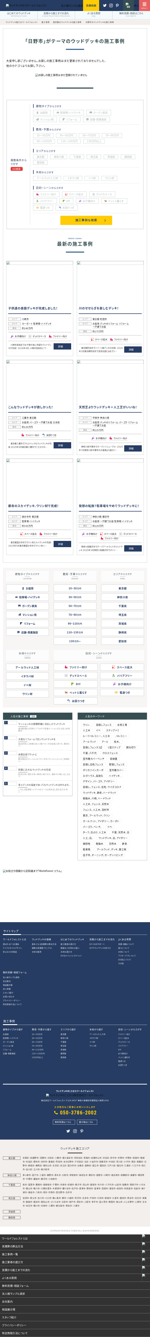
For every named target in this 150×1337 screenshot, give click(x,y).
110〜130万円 (38, 1053)
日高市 (65, 1201)
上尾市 (87, 1201)
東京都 (96, 319)
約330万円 (27, 526)
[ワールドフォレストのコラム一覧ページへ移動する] (32, 871)
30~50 (75, 597)
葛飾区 (88, 1165)
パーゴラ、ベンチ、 (92, 826)
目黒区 (26, 1157)
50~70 (75, 606)
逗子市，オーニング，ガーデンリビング (103, 855)
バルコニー (121, 736)
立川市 (36, 1169)
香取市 (93, 1184)
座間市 (99, 1175)
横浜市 (92, 1175)
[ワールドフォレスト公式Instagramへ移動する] (117, 7)
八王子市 (136, 1165)
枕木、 (117, 741)
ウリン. (86, 724)
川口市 (48, 1197)
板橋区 (140, 1161)
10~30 (75, 588)
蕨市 (64, 1197)
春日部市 (60, 1205)
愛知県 (123, 641)
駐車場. (87, 849)
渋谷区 (106, 1157)
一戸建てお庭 (99, 327)
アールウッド (89, 741)
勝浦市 (39, 1184)
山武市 (118, 1184)
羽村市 (44, 1161)
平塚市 (96, 418)
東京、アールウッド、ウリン (96, 815)
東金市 (31, 1192)
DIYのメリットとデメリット (71, 955)
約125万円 (98, 430)
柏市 (25, 1184)
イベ (98, 730)
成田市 (120, 1188)
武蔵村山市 (96, 1157)
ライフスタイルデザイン (12, 948)
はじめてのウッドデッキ (72, 939)
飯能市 (29, 1201)
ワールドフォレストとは (14, 939)
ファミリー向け (124, 1034)
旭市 (45, 1192)
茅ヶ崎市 (27, 1175)
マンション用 (8, 1045)
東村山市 (47, 1165)
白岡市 (44, 1205)
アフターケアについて (127, 955)
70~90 (75, 614)
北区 (86, 1161)
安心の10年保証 (10, 951)
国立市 (95, 1165)
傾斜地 (86, 843)
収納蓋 (113, 758)
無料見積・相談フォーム (15, 972)
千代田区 (79, 1161)
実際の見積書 (42, 948)
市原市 (63, 1184)
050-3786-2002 (78, 1112)
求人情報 (7, 988)
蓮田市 (123, 1197)
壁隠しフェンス (117, 764)
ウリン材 (27, 694)
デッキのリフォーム (109, 324)
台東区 (80, 1165)
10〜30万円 (37, 1034)
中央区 (112, 1161)
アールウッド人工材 (27, 667)
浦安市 (112, 1188)
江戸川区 (111, 1165)
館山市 (29, 1188)
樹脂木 (99, 843)
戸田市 (93, 1197)
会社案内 (7, 981)
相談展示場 (8, 985)
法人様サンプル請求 (11, 977)
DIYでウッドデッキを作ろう (100, 948)
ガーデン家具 (8, 1042)
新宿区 (31, 1165)
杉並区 (29, 1161)
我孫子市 (134, 1184)
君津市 (82, 1188)
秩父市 (33, 1197)
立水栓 (56, 422)
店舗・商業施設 (9, 1053)
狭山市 (119, 1201)
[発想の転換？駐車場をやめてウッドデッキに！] (110, 461)
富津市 (97, 1188)
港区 (133, 1161)
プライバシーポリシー (12, 1000)
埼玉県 (123, 614)
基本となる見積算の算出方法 (44, 944)
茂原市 (105, 1188)
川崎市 (25, 319)
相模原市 (125, 1175)
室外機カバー (116, 770)
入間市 (138, 1201)
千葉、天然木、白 (120, 832)
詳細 (60, 346)
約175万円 (98, 331)
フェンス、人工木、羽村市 (96, 809)
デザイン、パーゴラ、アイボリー (99, 781)
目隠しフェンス (104, 724)
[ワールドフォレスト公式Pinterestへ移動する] (111, 7)
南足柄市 (115, 1175)
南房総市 (47, 1184)
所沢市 (78, 1197)
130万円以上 (37, 1057)
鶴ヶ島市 (57, 1197)
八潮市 (76, 1205)
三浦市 (43, 1175)
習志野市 (60, 1192)
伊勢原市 (74, 1175)
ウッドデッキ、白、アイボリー (113, 838)
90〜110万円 (38, 1049)
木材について (123, 951)
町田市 (103, 319)
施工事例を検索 (86, 220)
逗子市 (35, 1175)
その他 (121, 963)
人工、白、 (88, 838)
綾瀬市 (133, 1175)
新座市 (108, 1197)
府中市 (113, 1157)
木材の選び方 (66, 951)
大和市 (65, 1175)
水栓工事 (122, 724)
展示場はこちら (86, 1121)
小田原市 (52, 1178)
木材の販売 (37, 951)
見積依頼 (91, 5)
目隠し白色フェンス (93, 764)
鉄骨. (125, 843)
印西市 (51, 1192)
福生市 (120, 1165)
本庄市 (29, 1205)
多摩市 (121, 1157)
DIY (119, 1049)
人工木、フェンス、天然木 (96, 804)
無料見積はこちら (63, 1121)
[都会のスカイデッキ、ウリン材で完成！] (39, 461)
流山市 (86, 1184)
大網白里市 (46, 1188)
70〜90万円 (37, 1045)
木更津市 (57, 1188)
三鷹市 (25, 418)
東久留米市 (67, 1157)
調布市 (36, 1161)
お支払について (124, 959)
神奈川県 (104, 418)
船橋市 (125, 1184)
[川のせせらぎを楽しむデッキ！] (110, 263)
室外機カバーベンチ (93, 758)
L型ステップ (114, 747)
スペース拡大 (123, 1038)
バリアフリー (123, 1045)
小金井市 (94, 1161)
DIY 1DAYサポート (97, 944)
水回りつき (122, 1065)
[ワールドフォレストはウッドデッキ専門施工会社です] (26, 5)
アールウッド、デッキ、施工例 (111, 849)
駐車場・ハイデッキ (42, 324)
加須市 (26, 1197)
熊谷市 (130, 1197)
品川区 (29, 1169)
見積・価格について (126, 944)
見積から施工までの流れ (102, 939)
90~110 (75, 623)
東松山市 (45, 1201)
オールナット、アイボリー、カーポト (101, 821)
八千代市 (109, 1184)
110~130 (75, 632)
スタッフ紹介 (8, 992)
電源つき (121, 1061)
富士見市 (103, 1201)
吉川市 (41, 1197)
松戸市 (75, 1188)
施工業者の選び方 (68, 944)
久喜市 (115, 1197)
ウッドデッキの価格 (41, 939)
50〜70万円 (37, 1042)
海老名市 (83, 1175)
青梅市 (87, 1157)
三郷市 (51, 1205)
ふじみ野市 (129, 1201)
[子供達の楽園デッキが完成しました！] (39, 263)
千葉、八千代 (90, 753)
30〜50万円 (37, 1038)
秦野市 (50, 1175)
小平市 (127, 1161)
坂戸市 (72, 1201)
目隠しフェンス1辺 (92, 747)
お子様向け (123, 1053)
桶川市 (36, 1205)
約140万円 (27, 328)
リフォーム (124, 324)
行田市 (100, 1197)
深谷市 (80, 1201)
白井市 (69, 1192)
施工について (123, 948)
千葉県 (123, 606)
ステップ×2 (112, 730)
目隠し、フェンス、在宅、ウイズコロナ (102, 787)
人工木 (86, 730)
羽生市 (138, 1197)
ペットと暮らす (124, 1057)
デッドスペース (124, 1042)
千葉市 (56, 1184)
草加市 (69, 1205)
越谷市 (36, 1201)
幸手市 (95, 1201)
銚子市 (78, 1184)
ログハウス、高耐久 (93, 775)
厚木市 (58, 1175)
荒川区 (119, 1161)
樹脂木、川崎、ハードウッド (97, 798)
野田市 (90, 1188)
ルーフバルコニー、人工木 (96, 736)
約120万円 (27, 427)
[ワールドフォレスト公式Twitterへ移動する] (105, 7)
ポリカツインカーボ (93, 770)
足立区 (63, 1165)
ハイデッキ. (115, 775)
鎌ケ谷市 (66, 1188)
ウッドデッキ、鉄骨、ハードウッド (99, 792)
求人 (136, 5)
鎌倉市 (36, 1178)
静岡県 (123, 632)
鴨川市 (36, 1188)
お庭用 (96, 324)
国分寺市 (26, 517)
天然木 (113, 843)
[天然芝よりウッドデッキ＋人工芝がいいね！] (110, 362)
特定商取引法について (12, 1004)
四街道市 (128, 1188)
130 (73, 641)
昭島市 (136, 1157)
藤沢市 (105, 517)
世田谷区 (78, 1157)
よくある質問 (124, 939)
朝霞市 (112, 1201)
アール (105, 741)
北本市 (85, 1197)
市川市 (101, 1184)
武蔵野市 (34, 1157)
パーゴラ (33, 422)
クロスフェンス (110, 753)
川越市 (70, 1197)
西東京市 (103, 1161)
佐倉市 (137, 1188)
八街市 (39, 1192)
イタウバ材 (27, 676)
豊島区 (51, 1161)
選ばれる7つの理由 (11, 944)
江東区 (127, 1165)
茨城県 (123, 623)
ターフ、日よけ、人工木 (94, 832)
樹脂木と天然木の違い (70, 948)
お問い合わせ (8, 996)
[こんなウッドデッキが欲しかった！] (39, 362)
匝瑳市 (71, 1184)
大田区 (50, 1157)
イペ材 (27, 685)
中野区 (128, 1157)
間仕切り (131, 747)
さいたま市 (56, 1201)
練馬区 (39, 1165)
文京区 (56, 1165)
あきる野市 (68, 1161)
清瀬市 (43, 1157)
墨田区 (103, 1165)
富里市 (31, 1184)
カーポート (27, 324)
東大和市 (45, 1169)
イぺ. (110, 826)
